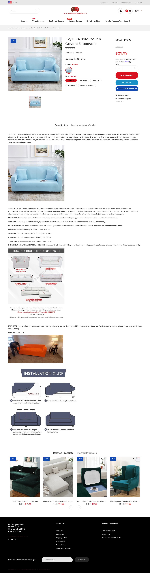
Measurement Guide (83, 125)
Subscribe (81, 560)
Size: (70, 76)
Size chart (119, 101)
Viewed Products (87, 453)
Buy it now (126, 82)
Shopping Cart (126, 3)
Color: (71, 64)
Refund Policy (60, 545)
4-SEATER (71, 86)
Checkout (138, 3)
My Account (104, 3)
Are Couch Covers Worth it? (111, 538)
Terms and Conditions (63, 548)
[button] (70, 48)
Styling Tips (106, 534)
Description (61, 125)
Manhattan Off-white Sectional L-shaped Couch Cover (64, 501)
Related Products (63, 453)
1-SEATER (71, 80)
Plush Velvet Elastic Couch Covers (25, 501)
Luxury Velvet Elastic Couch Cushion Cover (93, 501)
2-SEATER (83, 80)
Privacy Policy (60, 541)
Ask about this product (128, 89)
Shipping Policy (61, 538)
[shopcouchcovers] (75, 14)
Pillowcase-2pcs (86, 86)
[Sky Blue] (68, 70)
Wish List (115, 3)
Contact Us (60, 534)
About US (59, 531)
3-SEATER (95, 80)
